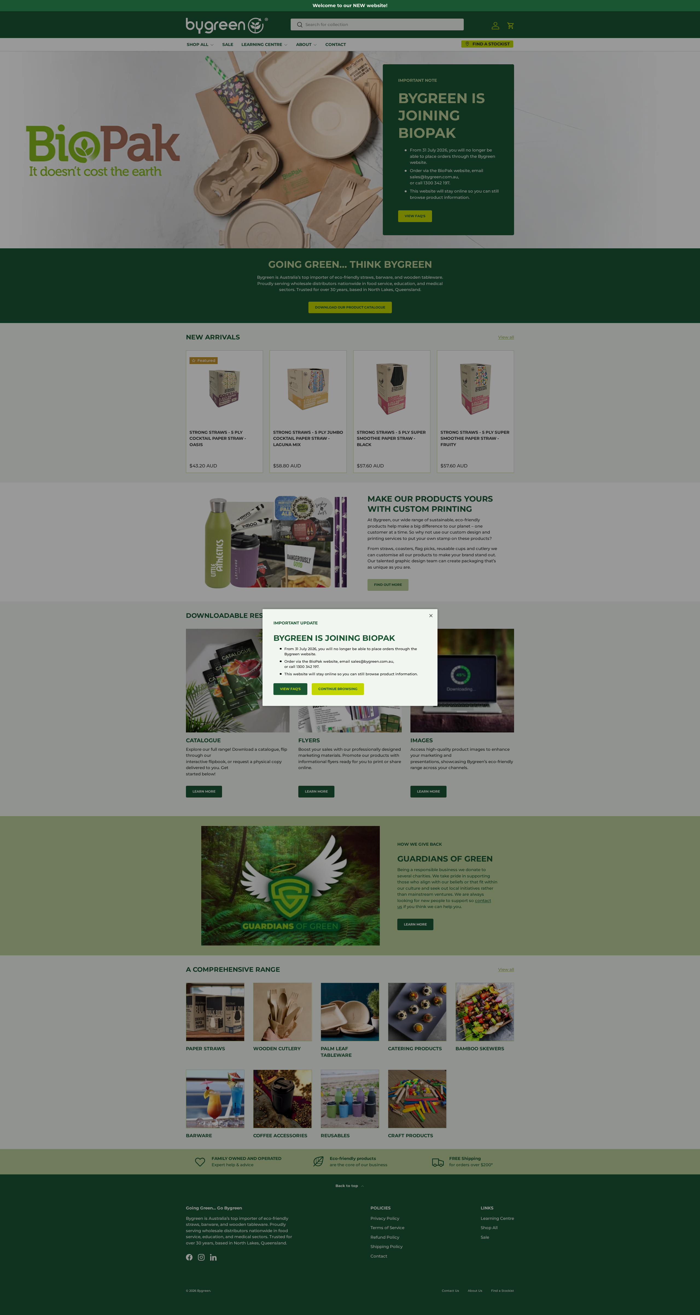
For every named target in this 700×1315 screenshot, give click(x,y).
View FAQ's (290, 689)
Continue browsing (337, 689)
